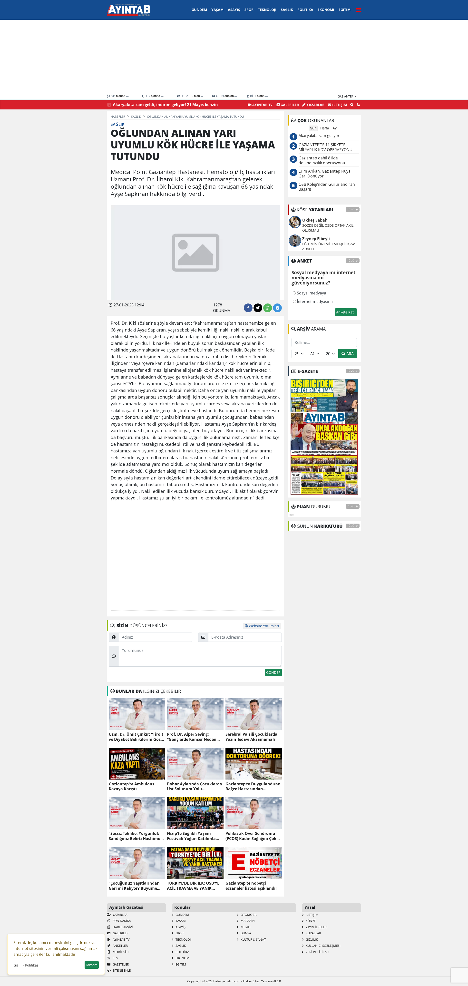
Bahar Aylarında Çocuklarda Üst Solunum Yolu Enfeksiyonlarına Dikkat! (194, 786)
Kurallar (313, 933)
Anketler (120, 945)
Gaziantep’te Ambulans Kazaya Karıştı (131, 786)
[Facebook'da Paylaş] (248, 307)
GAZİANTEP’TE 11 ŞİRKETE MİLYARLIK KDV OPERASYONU (325, 147)
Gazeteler (120, 964)
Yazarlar (315, 104)
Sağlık (287, 9)
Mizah (245, 927)
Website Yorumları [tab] (263, 626)
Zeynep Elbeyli (316, 238)
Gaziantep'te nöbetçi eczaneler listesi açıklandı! (251, 886)
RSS (115, 958)
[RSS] (358, 104)
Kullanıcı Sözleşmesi (323, 945)
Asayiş (234, 9)
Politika (305, 9)
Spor (249, 9)
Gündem (199, 9)
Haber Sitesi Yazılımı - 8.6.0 (262, 981)
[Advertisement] (234, 57)
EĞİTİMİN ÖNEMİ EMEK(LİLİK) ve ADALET (328, 246)
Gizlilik (311, 939)
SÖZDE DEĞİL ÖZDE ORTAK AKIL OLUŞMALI (327, 228)
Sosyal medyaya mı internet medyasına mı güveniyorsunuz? (323, 278)
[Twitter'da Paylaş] (258, 307)
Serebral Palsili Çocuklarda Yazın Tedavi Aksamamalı (251, 737)
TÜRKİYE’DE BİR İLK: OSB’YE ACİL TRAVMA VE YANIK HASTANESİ (193, 886)
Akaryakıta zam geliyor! (320, 135)
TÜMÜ (351, 209)
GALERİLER (289, 104)
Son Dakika (121, 920)
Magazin (247, 920)
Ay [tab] (335, 128)
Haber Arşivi (122, 927)
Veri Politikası (317, 952)
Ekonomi (326, 9)
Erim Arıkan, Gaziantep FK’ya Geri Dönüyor (325, 174)
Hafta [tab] (324, 128)
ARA (349, 353)
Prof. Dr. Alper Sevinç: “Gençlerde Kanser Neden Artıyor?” (191, 737)
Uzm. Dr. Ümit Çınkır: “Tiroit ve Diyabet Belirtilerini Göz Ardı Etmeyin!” (136, 737)
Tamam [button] (92, 965)
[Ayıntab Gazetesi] (128, 10)
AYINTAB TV (262, 104)
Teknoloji (267, 9)
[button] (357, 9)
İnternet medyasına (314, 301)
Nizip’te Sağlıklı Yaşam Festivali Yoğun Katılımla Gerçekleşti (191, 836)
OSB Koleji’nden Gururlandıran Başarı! (327, 187)
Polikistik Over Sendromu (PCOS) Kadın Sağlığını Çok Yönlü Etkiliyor (250, 836)
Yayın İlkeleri (316, 927)
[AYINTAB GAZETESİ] (324, 436)
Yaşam (217, 9)
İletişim (339, 104)
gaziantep (346, 96)
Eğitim (345, 9)
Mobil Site (120, 952)
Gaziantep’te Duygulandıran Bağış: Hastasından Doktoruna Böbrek (253, 786)
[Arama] (352, 104)
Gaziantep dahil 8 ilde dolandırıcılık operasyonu (322, 161)
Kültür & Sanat (253, 939)
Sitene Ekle (121, 970)
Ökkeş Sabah (315, 220)
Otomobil (248, 914)
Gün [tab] (313, 128)
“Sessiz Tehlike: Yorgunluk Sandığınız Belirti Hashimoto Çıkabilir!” (137, 836)
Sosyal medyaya (311, 293)
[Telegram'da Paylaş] (277, 307)
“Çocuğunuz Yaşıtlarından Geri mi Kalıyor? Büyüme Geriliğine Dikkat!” (134, 886)
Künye (310, 920)
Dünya (245, 933)
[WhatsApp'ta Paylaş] (267, 307)
